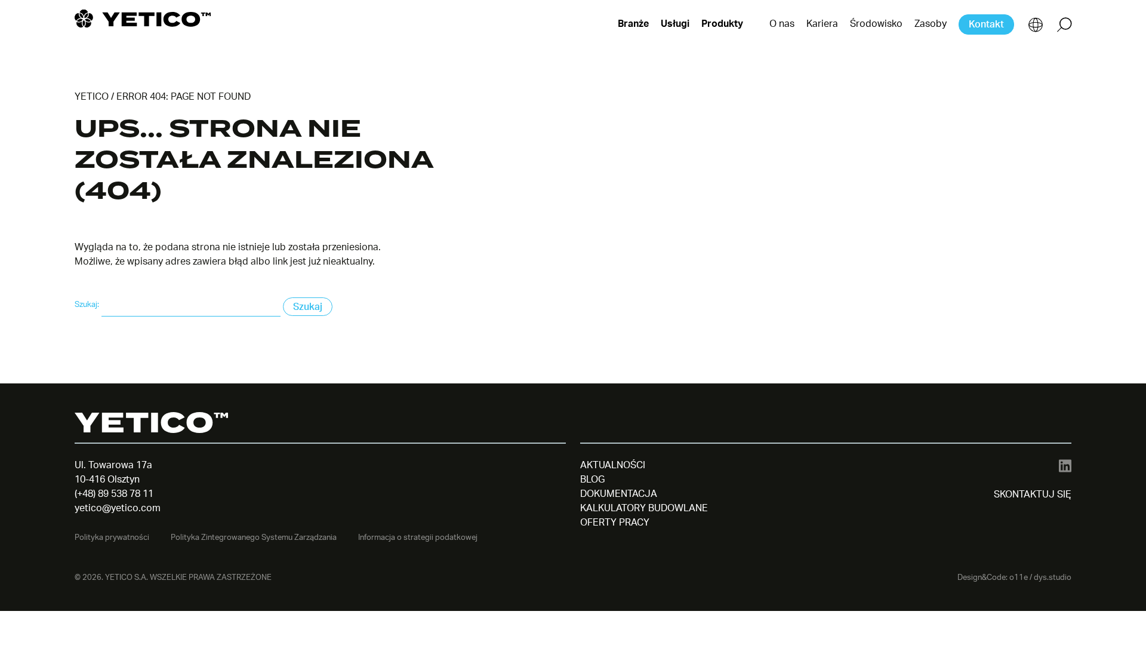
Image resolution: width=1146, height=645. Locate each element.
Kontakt (986, 24)
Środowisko (876, 24)
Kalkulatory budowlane (644, 508)
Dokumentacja (618, 494)
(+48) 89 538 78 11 (114, 494)
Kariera (822, 24)
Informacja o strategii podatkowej (418, 537)
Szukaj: (87, 304)
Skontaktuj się (1032, 494)
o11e (1018, 577)
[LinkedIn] (1065, 465)
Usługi (675, 24)
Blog (592, 479)
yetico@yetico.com (118, 508)
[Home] (143, 18)
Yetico (92, 97)
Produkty (722, 24)
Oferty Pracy (614, 522)
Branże (633, 24)
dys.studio (1052, 577)
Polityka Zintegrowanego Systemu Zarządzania (254, 537)
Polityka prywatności (112, 537)
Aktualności (612, 465)
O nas (781, 24)
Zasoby (930, 24)
